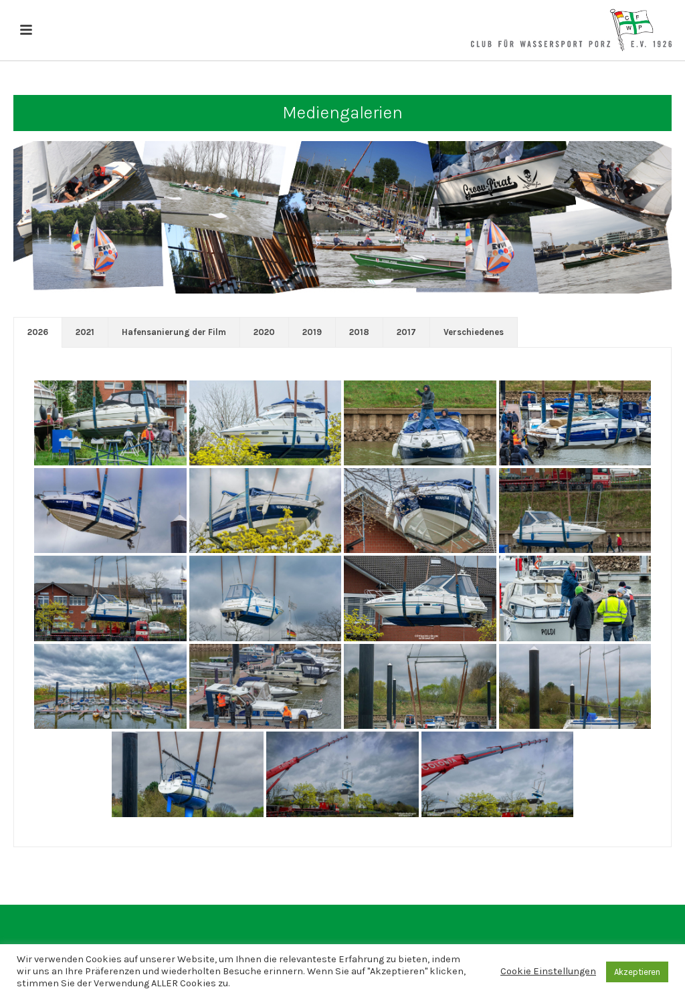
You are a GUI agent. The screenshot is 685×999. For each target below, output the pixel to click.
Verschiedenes (474, 332)
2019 (312, 332)
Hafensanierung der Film (174, 332)
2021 (85, 332)
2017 (406, 332)
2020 (264, 332)
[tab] (37, 332)
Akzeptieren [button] (637, 972)
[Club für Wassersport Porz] (571, 30)
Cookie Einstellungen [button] (548, 971)
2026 (37, 332)
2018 (359, 332)
